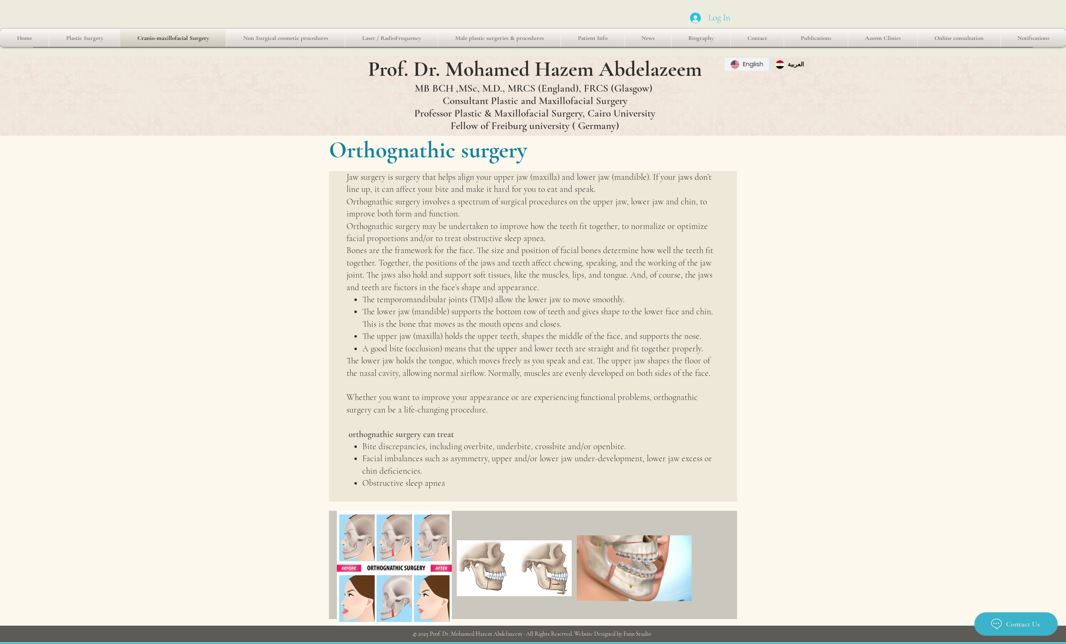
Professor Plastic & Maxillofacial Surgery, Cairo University (534, 113)
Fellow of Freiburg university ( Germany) (535, 125)
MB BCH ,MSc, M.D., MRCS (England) (497, 88)
